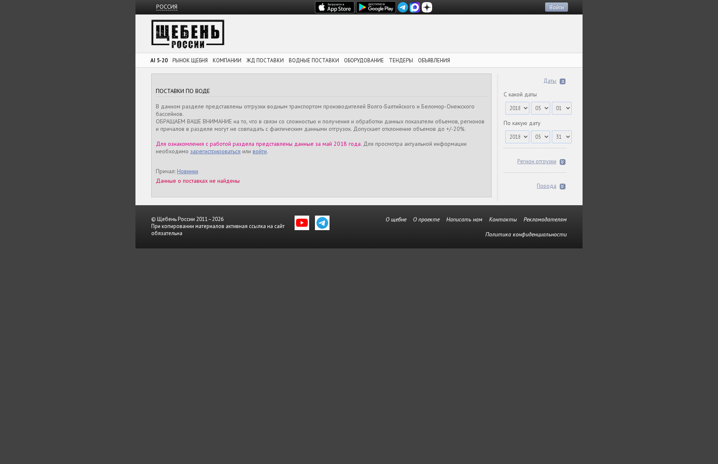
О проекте (426, 219)
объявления (434, 60)
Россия (166, 6)
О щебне (396, 219)
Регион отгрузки (536, 161)
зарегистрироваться (215, 151)
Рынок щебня (190, 60)
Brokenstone (187, 36)
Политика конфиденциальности (526, 234)
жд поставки (265, 60)
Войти (556, 7)
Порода (546, 185)
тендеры (401, 60)
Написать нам (464, 219)
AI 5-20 (158, 60)
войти (260, 151)
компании (227, 60)
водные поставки (314, 60)
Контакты (503, 219)
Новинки (187, 171)
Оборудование (364, 60)
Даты (549, 80)
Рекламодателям (545, 219)
